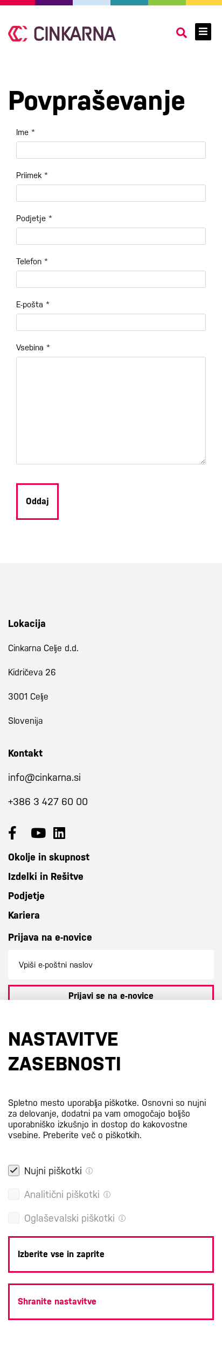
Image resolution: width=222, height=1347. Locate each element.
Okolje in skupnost (48, 857)
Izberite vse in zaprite (61, 1254)
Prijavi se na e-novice (111, 996)
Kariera (24, 915)
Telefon (32, 261)
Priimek (32, 175)
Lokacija (27, 623)
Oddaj (37, 501)
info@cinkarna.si (44, 777)
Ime (25, 132)
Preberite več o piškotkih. (92, 1135)
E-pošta (33, 304)
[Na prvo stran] (62, 33)
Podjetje (34, 218)
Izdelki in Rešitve (46, 876)
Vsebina (33, 347)
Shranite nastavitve (57, 1301)
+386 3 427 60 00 (48, 801)
